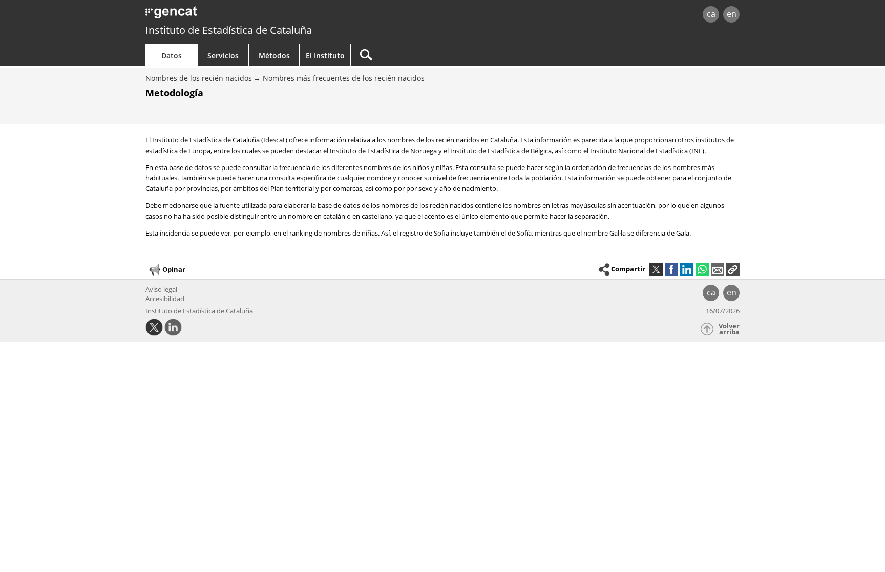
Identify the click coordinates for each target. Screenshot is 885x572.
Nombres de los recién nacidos (198, 78)
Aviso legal (161, 289)
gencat (264, 15)
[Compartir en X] (656, 269)
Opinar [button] (173, 269)
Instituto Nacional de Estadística (639, 150)
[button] (733, 269)
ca (711, 13)
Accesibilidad (164, 298)
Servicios (223, 55)
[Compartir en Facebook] (671, 269)
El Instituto (325, 55)
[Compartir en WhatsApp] (702, 269)
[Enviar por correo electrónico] (717, 269)
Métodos (274, 55)
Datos (171, 55)
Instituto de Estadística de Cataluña (228, 30)
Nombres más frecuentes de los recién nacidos (344, 78)
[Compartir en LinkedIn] (686, 269)
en (731, 13)
